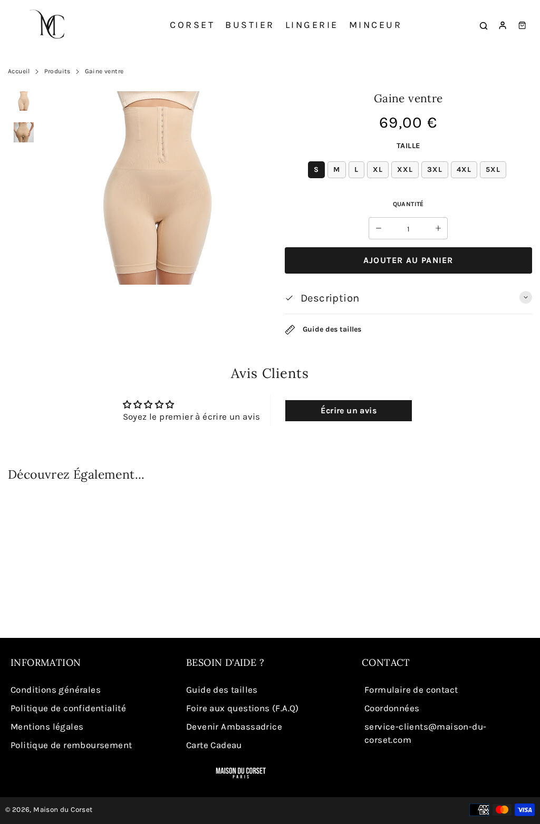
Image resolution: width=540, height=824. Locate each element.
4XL (464, 169)
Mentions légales (47, 726)
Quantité (408, 204)
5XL (493, 169)
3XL (434, 169)
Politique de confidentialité (68, 708)
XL (378, 169)
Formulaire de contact (411, 689)
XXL (405, 169)
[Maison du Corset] (50, 25)
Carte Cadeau (214, 745)
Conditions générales (56, 689)
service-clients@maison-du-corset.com (425, 733)
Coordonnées (391, 708)
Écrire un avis (349, 410)
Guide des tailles (331, 329)
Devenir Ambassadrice (234, 726)
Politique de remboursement (71, 745)
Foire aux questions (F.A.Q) (242, 708)
